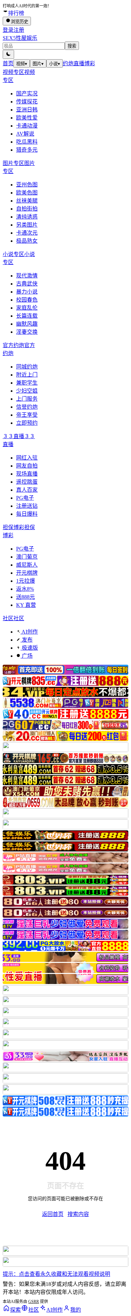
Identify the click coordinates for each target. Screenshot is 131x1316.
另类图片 (27, 225)
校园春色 (27, 300)
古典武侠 (27, 283)
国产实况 (27, 93)
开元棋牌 (27, 573)
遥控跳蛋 (27, 482)
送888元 (25, 597)
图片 (38, 63)
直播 (79, 63)
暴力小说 (27, 292)
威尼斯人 (27, 565)
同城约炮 (27, 366)
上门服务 (27, 399)
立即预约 (27, 423)
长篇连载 (27, 316)
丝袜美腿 (27, 200)
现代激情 (27, 275)
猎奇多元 (27, 150)
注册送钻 (27, 506)
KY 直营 (26, 605)
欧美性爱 (27, 117)
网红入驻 (27, 458)
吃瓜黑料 (27, 142)
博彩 (89, 63)
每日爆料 (27, 514)
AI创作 (29, 632)
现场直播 (27, 474)
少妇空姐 (27, 391)
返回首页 (52, 1214)
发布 (26, 640)
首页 (8, 63)
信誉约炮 (27, 407)
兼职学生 (27, 383)
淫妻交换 (27, 332)
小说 (54, 63)
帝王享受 (27, 415)
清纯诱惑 (27, 217)
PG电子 (25, 498)
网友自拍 (27, 466)
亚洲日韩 (27, 109)
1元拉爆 (25, 581)
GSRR (33, 1301)
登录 (8, 30)
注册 (18, 30)
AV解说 (25, 134)
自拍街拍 (27, 209)
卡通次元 (27, 233)
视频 (21, 63)
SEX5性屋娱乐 (20, 38)
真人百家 (27, 490)
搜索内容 (78, 1214)
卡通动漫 (27, 126)
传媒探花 (27, 101)
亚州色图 (27, 184)
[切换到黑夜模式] (8, 54)
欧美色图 (27, 192)
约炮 (68, 63)
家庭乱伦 (27, 308)
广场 (26, 656)
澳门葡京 (27, 557)
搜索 (72, 46)
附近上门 (27, 375)
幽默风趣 (27, 324)
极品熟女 (27, 241)
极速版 (29, 648)
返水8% (25, 589)
